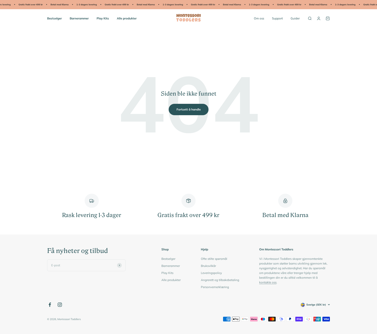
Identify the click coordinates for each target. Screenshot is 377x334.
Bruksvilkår (208, 266)
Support (277, 18)
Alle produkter (127, 18)
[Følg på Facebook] (49, 304)
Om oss (259, 18)
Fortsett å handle (189, 109)
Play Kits (103, 18)
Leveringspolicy (211, 273)
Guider (295, 18)
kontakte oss (267, 282)
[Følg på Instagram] (59, 304)
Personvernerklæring (215, 287)
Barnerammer (79, 18)
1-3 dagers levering (83, 4)
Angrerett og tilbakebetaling (220, 280)
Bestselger (54, 18)
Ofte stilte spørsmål (214, 259)
